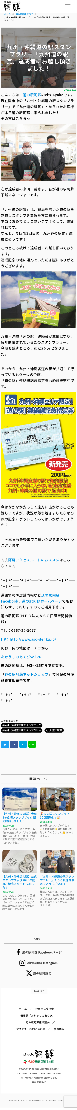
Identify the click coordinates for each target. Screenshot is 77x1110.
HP (3, 639)
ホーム (23, 1009)
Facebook (9, 600)
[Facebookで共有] (14, 744)
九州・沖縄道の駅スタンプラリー (22, 730)
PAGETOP (39, 990)
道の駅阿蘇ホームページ (42, 600)
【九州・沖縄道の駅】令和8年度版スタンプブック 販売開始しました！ (19, 817)
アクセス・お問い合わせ (30, 1029)
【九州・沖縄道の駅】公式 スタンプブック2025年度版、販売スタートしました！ (19, 881)
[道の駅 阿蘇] (39, 1062)
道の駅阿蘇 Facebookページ (42, 952)
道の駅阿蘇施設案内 (38, 1022)
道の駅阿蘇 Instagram (42, 962)
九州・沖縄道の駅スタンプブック (22, 725)
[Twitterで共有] (5, 744)
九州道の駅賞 (54, 730)
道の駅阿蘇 (32, 94)
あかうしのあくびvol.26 (21, 656)
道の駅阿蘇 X (42, 973)
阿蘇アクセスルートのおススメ (33, 559)
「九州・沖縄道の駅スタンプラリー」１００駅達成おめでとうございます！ (57, 880)
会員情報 (59, 1029)
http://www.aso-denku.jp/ (33, 639)
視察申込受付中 (44, 1009)
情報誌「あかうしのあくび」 (37, 1015)
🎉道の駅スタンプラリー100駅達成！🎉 (56, 815)
